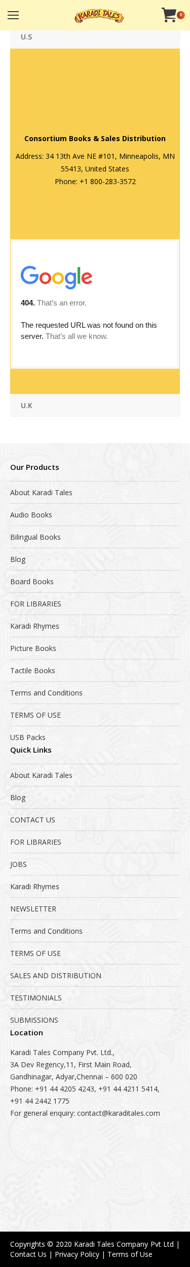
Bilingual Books (35, 537)
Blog (17, 559)
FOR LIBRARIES (35, 603)
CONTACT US (32, 819)
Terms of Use (130, 1254)
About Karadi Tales (41, 492)
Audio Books (31, 514)
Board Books (32, 581)
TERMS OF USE (35, 715)
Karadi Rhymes (34, 626)
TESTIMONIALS (36, 997)
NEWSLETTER (33, 908)
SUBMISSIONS (34, 1020)
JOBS (18, 864)
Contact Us (28, 1254)
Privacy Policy (77, 1254)
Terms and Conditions (46, 692)
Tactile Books (32, 670)
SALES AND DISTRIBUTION (55, 975)
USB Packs (28, 737)
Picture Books (33, 648)
